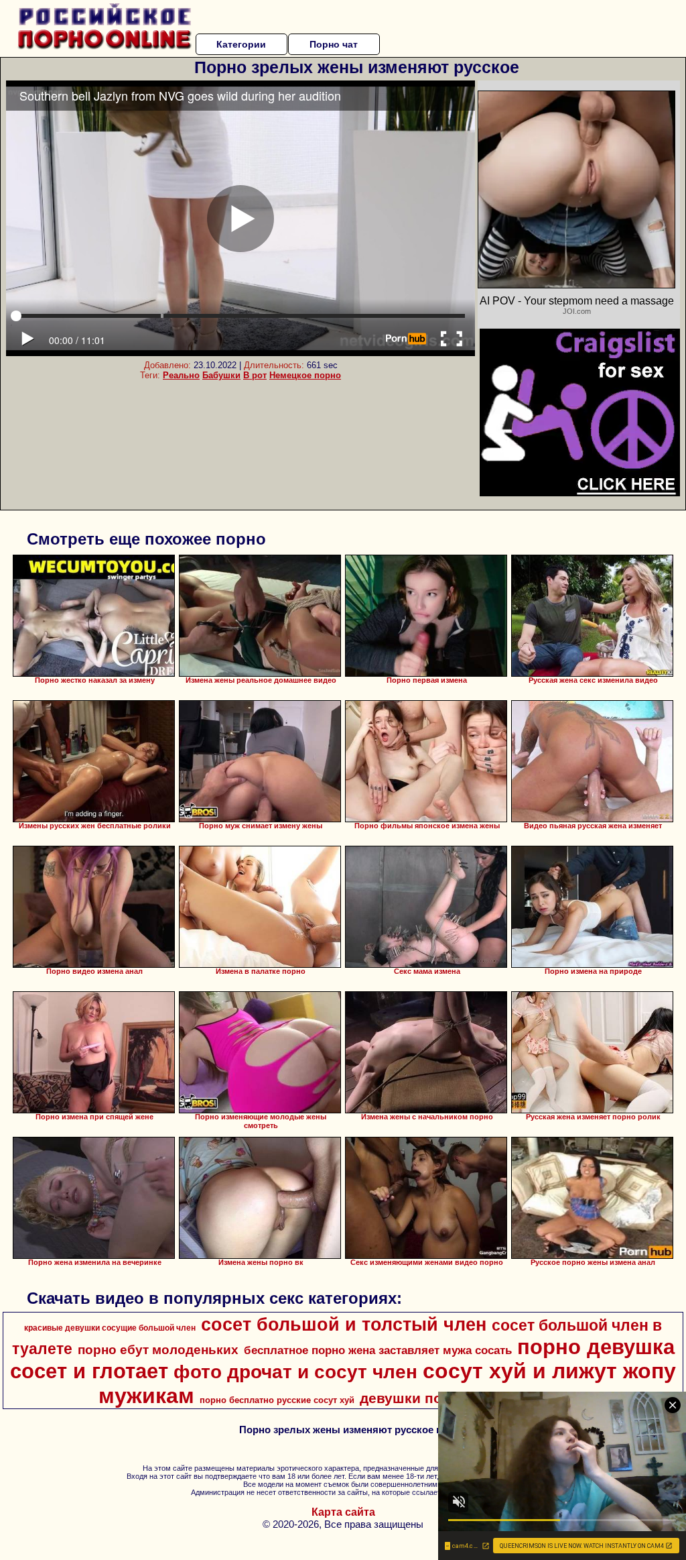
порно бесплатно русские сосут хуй (277, 1400)
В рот (255, 375)
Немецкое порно (305, 375)
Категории (241, 44)
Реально (181, 375)
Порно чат (334, 44)
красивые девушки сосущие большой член (110, 1328)
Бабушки (221, 375)
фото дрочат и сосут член (295, 1371)
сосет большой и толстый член (343, 1325)
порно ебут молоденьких (158, 1350)
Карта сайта (343, 1512)
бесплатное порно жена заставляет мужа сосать (378, 1350)
